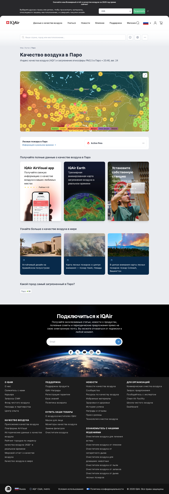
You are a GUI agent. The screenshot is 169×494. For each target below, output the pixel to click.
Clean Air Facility (136, 398)
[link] (138, 23)
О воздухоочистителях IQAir (60, 416)
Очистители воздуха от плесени (103, 444)
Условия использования (70, 489)
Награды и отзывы (96, 410)
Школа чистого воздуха (140, 402)
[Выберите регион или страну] (147, 23)
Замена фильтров (55, 428)
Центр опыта (12, 410)
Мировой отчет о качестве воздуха (19, 455)
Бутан (27, 48)
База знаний (52, 398)
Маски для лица (54, 420)
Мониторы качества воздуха (61, 424)
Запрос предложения (138, 390)
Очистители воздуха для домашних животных (99, 459)
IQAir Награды (53, 390)
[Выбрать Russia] (147, 23)
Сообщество (93, 390)
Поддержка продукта (57, 386)
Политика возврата (56, 402)
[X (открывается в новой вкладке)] (77, 352)
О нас (8, 386)
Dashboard (132, 406)
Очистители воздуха (56, 432)
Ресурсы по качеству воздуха (102, 394)
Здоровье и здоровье (98, 402)
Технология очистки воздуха (102, 419)
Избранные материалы (98, 398)
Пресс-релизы (94, 415)
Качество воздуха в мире (19, 461)
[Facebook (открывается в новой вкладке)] (70, 352)
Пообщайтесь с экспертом (141, 394)
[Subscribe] (118, 342)
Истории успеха (95, 406)
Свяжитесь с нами (15, 390)
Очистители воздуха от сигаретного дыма (99, 450)
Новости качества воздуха (101, 386)
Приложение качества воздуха (22, 424)
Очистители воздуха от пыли (102, 465)
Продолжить (139, 11)
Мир (21, 48)
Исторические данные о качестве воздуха (23, 434)
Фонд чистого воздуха (17, 402)
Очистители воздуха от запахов (103, 469)
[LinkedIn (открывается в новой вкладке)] (98, 352)
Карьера (9, 394)
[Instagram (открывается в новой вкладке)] (91, 352)
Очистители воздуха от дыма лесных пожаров (102, 475)
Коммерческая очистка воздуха (144, 386)
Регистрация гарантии (57, 394)
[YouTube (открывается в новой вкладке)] (84, 352)
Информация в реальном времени (38, 145)
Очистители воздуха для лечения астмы (104, 438)
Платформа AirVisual (16, 428)
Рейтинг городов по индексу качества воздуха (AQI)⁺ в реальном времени (20, 444)
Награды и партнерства (18, 406)
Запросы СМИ (12, 398)
